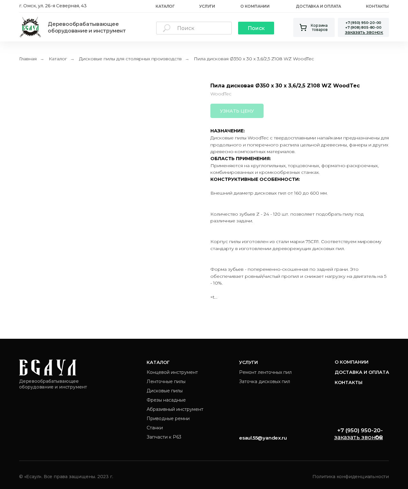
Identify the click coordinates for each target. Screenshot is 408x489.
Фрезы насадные (166, 400)
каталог (165, 6)
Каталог (58, 59)
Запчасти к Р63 (164, 437)
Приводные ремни (168, 418)
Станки (155, 428)
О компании (351, 362)
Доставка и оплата (318, 6)
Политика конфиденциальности (350, 476)
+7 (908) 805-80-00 (363, 27)
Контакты (377, 6)
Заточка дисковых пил (264, 381)
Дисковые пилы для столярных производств (130, 59)
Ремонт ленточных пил (265, 372)
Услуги (207, 6)
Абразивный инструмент (175, 409)
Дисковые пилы (165, 391)
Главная (28, 59)
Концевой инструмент (172, 372)
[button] (364, 32)
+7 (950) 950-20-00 (363, 22)
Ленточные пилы (166, 381)
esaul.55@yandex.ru (263, 438)
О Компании (255, 6)
